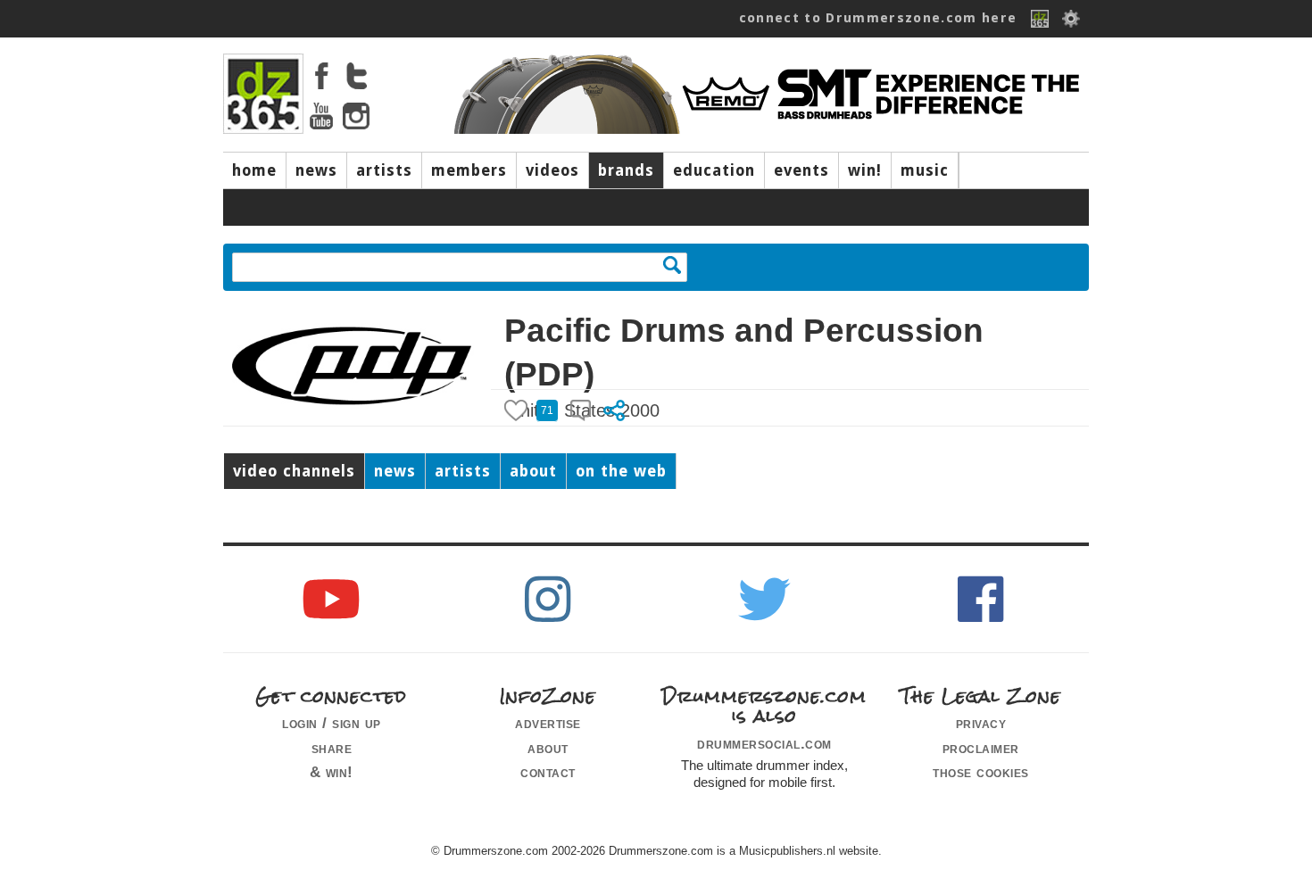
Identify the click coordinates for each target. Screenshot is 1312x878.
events (801, 170)
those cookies (981, 772)
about (533, 471)
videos (552, 170)
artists (384, 170)
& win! (331, 772)
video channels (294, 471)
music (925, 170)
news (316, 170)
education (714, 170)
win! (865, 170)
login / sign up (331, 723)
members (469, 170)
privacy (981, 723)
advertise (548, 723)
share (332, 748)
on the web (621, 471)
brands (626, 170)
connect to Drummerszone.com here (878, 18)
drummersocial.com (764, 743)
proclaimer (980, 748)
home (254, 170)
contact (548, 772)
